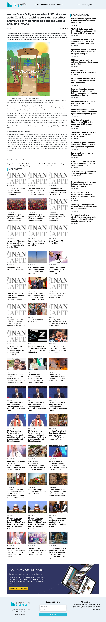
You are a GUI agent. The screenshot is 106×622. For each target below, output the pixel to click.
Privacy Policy (22, 614)
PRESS (53, 5)
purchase (46, 120)
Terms (16, 614)
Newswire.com (34, 98)
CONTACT (60, 5)
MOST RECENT (45, 5)
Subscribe (53, 614)
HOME (37, 5)
